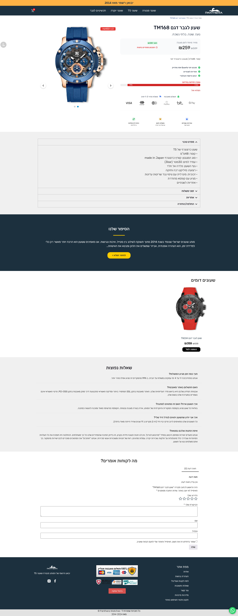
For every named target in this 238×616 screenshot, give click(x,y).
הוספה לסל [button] (191, 349)
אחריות (190, 197)
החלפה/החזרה (186, 204)
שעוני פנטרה (149, 10)
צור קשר (185, 590)
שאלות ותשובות (182, 585)
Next (110, 85)
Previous (43, 85)
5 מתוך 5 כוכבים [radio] (180, 498)
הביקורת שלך (191, 505)
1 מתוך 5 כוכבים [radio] (196, 498)
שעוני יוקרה (117, 10)
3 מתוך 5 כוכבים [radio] (188, 498)
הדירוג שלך (192, 495)
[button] (119, 142)
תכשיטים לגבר (98, 10)
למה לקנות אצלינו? (180, 581)
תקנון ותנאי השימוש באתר (177, 599)
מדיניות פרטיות (182, 595)
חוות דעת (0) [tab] (190, 468)
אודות (186, 571)
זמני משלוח (188, 191)
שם (196, 521)
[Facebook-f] (55, 581)
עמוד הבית (198, 18)
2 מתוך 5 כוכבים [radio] (192, 498)
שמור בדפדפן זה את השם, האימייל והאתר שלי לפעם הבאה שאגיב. (165, 542)
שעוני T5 (132, 10)
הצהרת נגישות (182, 576)
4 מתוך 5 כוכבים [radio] (184, 498)
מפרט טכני (188, 141)
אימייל (195, 531)
